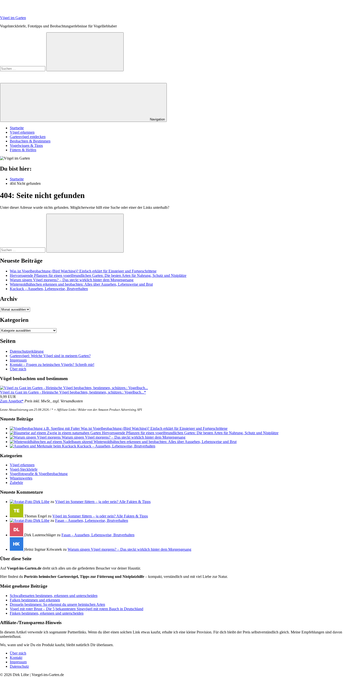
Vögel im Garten (13, 18)
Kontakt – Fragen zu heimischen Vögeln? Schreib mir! (52, 364)
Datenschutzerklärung (27, 351)
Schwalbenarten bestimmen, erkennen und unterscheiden (53, 596)
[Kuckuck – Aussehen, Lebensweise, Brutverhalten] (43, 446)
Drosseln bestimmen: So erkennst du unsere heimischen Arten (57, 604)
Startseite (17, 128)
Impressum (18, 360)
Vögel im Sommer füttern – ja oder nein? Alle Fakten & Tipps (103, 502)
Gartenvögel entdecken (28, 137)
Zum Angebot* (12, 401)
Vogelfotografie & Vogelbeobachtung (39, 474)
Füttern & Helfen (23, 150)
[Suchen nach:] (23, 68)
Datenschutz (19, 666)
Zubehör (16, 482)
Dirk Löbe (41, 502)
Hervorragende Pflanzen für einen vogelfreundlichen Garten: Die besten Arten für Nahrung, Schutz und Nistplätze (98, 275)
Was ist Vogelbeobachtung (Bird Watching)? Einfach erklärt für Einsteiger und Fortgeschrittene (83, 271)
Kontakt (16, 657)
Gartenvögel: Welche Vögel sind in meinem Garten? (50, 356)
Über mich (18, 369)
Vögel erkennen (22, 132)
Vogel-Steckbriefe (23, 469)
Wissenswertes (21, 478)
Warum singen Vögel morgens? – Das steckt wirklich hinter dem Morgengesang (71, 280)
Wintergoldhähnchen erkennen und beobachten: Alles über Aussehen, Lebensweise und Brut (81, 284)
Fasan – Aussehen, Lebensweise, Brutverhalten (91, 520)
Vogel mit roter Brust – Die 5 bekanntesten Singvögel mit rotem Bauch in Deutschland (76, 609)
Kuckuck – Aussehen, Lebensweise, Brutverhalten (49, 289)
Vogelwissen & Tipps (26, 145)
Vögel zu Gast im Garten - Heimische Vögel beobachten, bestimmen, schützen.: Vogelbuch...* (73, 392)
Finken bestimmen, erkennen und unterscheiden (47, 613)
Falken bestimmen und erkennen (35, 600)
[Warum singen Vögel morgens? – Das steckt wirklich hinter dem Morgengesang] (36, 437)
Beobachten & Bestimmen (30, 141)
